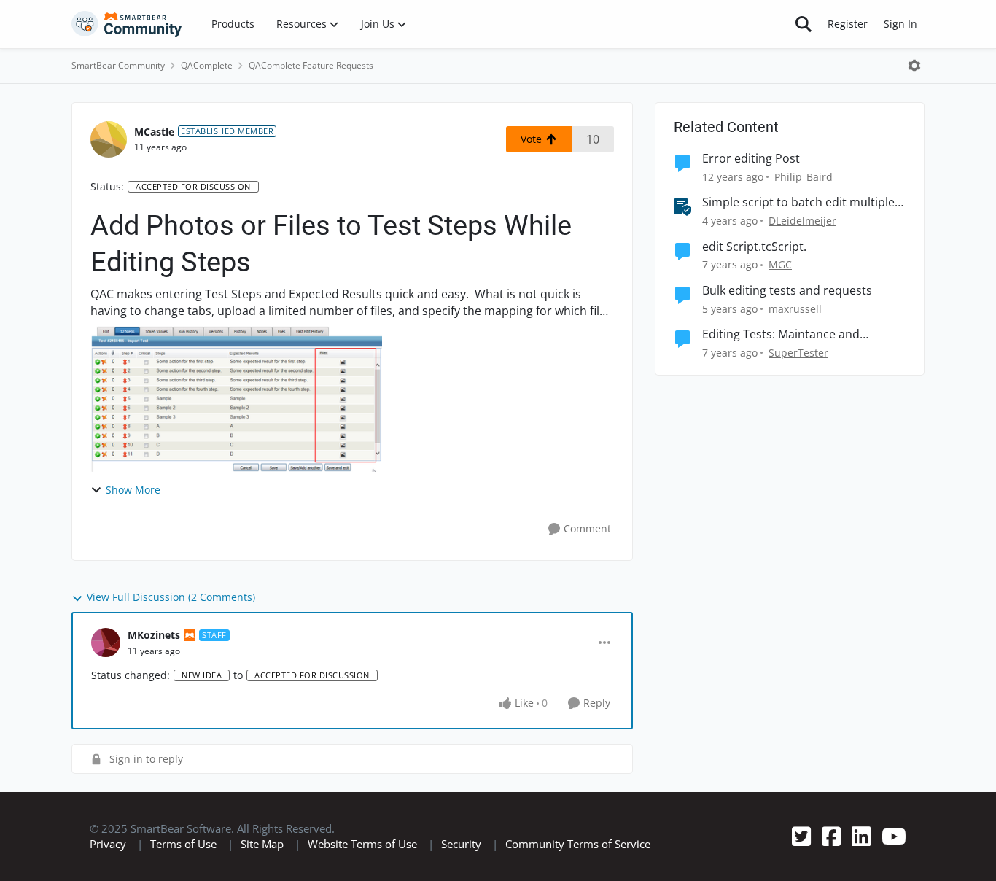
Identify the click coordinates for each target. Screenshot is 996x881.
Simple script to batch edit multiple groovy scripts (798, 202)
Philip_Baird (803, 177)
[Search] (803, 24)
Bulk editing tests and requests (787, 290)
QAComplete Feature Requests (311, 65)
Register (848, 24)
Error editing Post (751, 158)
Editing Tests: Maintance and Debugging (781, 334)
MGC (780, 264)
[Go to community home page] (126, 24)
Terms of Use (183, 844)
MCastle (154, 132)
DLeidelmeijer (802, 221)
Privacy (108, 844)
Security (461, 844)
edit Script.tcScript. (754, 247)
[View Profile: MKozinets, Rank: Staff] (105, 642)
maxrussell (795, 309)
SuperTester (798, 353)
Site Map (262, 844)
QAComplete (207, 65)
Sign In (900, 24)
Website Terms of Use (362, 844)
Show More (133, 490)
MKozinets (154, 635)
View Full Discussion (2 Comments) (171, 597)
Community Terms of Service (577, 844)
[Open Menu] (914, 65)
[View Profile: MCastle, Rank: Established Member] (108, 139)
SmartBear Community (118, 65)
